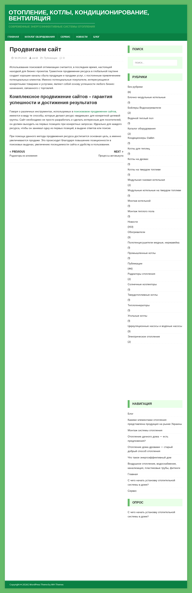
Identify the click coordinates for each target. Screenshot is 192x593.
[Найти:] (155, 63)
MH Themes (57, 584)
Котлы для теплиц (139, 148)
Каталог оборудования (40, 37)
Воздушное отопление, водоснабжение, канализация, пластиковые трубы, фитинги (154, 466)
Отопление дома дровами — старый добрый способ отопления (150, 449)
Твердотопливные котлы (143, 295)
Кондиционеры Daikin (141, 138)
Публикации (50, 58)
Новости (82, 37)
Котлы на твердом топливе (144, 169)
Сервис (65, 37)
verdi (35, 58)
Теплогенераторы (139, 305)
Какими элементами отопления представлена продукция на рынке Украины (155, 422)
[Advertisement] (155, 372)
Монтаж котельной (139, 201)
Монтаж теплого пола (141, 211)
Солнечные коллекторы (142, 284)
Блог (96, 37)
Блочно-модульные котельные (147, 97)
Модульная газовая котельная (146, 180)
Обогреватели (136, 232)
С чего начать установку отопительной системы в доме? (151, 482)
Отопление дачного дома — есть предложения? (148, 438)
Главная (13, 37)
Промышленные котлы (142, 253)
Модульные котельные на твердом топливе (154, 190)
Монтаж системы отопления (145, 430)
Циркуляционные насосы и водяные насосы (155, 326)
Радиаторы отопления (141, 274)
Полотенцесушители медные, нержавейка (153, 242)
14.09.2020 (20, 58)
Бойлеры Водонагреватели (144, 108)
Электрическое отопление (144, 336)
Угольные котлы (137, 316)
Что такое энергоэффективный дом (149, 457)
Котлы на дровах (138, 159)
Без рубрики (135, 87)
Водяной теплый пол (140, 118)
